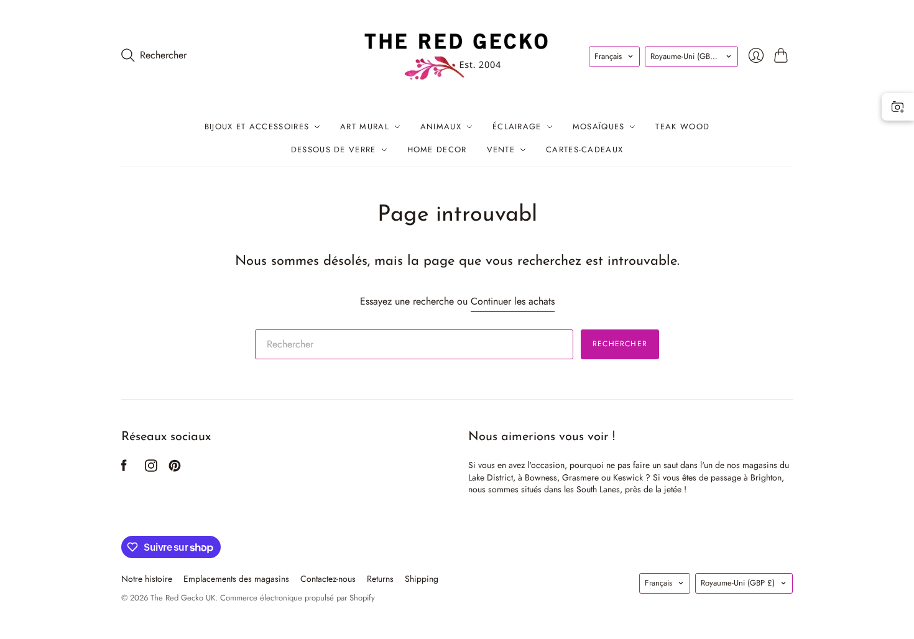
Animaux (440, 126)
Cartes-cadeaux (584, 149)
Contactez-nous (328, 578)
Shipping (421, 578)
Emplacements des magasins (236, 578)
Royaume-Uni (687, 56)
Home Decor (437, 149)
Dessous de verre (333, 149)
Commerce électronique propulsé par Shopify (297, 598)
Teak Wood (682, 126)
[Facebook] (124, 468)
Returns (380, 578)
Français (608, 56)
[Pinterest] (174, 468)
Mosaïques (599, 126)
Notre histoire (146, 578)
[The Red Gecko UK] (457, 55)
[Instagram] (151, 468)
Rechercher (620, 343)
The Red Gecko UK (182, 598)
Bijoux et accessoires (257, 126)
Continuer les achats (513, 301)
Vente (501, 149)
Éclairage (517, 126)
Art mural (364, 126)
